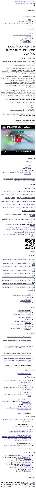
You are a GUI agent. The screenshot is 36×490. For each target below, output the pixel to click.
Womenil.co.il (31, 477)
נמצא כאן (18, 120)
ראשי (16, 1)
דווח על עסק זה (18, 180)
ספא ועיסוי (28, 323)
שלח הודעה (15, 172)
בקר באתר (9, 172)
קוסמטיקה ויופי (27, 326)
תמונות (32, 179)
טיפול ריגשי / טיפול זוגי (28, 211)
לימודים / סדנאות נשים (24, 312)
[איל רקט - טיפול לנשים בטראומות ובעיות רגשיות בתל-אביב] (18, 261)
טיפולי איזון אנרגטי (10, 204)
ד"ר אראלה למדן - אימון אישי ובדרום (24, 232)
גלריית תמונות (27, 169)
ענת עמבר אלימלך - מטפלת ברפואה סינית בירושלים (19, 337)
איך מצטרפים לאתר (25, 40)
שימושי (29, 316)
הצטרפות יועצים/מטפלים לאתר (22, 35)
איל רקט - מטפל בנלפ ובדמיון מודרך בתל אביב (21, 227)
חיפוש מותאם (27, 42)
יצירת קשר (25, 1)
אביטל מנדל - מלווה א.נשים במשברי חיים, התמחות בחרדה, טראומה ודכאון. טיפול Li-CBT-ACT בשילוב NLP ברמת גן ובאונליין (17, 348)
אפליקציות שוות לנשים (24, 374)
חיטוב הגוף (28, 319)
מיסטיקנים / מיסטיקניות (24, 311)
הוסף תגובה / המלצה (25, 172)
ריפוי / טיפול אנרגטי (9, 191)
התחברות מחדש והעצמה (8, 201)
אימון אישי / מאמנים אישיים (23, 321)
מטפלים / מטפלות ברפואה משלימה (25, 219)
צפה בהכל (33, 251)
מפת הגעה (28, 167)
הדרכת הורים (27, 330)
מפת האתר (32, 1)
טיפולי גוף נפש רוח (10, 198)
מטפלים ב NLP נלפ (7, 219)
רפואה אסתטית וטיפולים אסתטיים (21, 328)
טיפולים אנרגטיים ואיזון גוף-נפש (26, 191)
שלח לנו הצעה (28, 180)
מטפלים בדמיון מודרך (9, 207)
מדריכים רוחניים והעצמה (8, 194)
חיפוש (20, 1)
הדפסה (16, 179)
